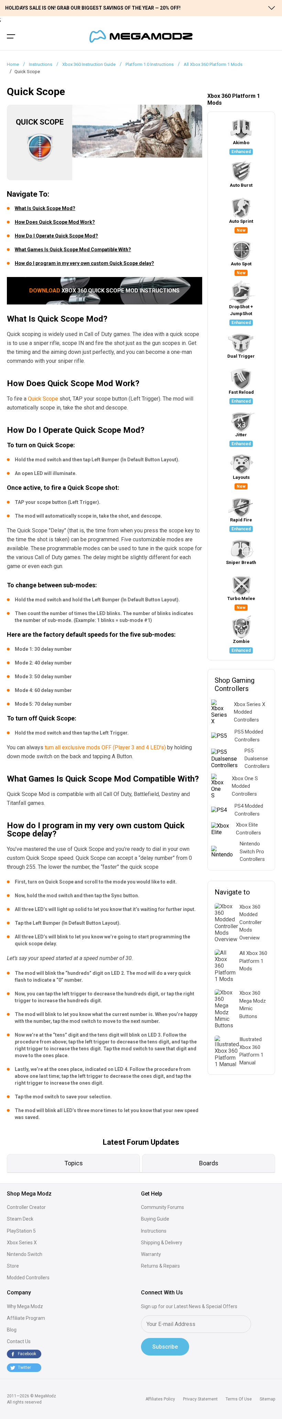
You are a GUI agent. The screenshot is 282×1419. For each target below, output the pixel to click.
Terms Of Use (239, 1399)
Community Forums (162, 1207)
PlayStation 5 (21, 1231)
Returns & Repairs (160, 1266)
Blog (12, 1330)
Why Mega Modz (25, 1306)
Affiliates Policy (160, 1399)
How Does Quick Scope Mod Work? (55, 222)
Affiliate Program (26, 1318)
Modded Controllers (28, 1277)
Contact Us (19, 1341)
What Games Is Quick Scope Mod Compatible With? (73, 249)
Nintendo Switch (24, 1254)
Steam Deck (20, 1219)
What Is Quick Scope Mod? (45, 208)
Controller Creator (26, 1207)
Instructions (153, 1231)
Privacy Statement (200, 1399)
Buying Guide (155, 1219)
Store (13, 1266)
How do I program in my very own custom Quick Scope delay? (84, 263)
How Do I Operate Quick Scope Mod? (56, 236)
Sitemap (267, 1399)
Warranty (151, 1254)
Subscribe (165, 1346)
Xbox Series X (22, 1242)
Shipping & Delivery (161, 1242)
